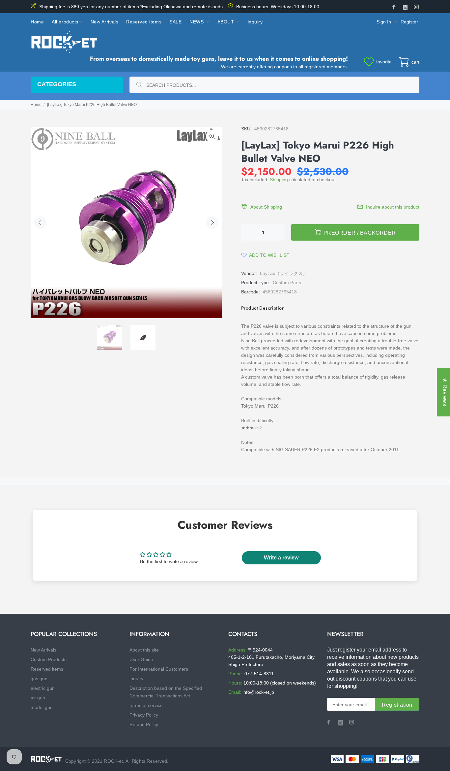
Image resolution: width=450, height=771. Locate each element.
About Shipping (266, 207)
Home (36, 104)
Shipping (279, 179)
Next (212, 222)
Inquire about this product (392, 207)
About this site (144, 650)
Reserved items (47, 669)
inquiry (136, 678)
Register (409, 21)
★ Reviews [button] (445, 392)
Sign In (384, 21)
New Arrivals (43, 650)
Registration (397, 705)
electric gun (43, 688)
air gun (38, 697)
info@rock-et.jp (258, 692)
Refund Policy (143, 724)
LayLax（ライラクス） (283, 273)
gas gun (39, 678)
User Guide (141, 659)
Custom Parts (287, 282)
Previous (40, 222)
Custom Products (49, 659)
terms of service (146, 705)
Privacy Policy (143, 715)
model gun (42, 707)
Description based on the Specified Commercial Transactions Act (165, 692)
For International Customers (158, 669)
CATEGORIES (56, 84)
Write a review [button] (281, 557)
